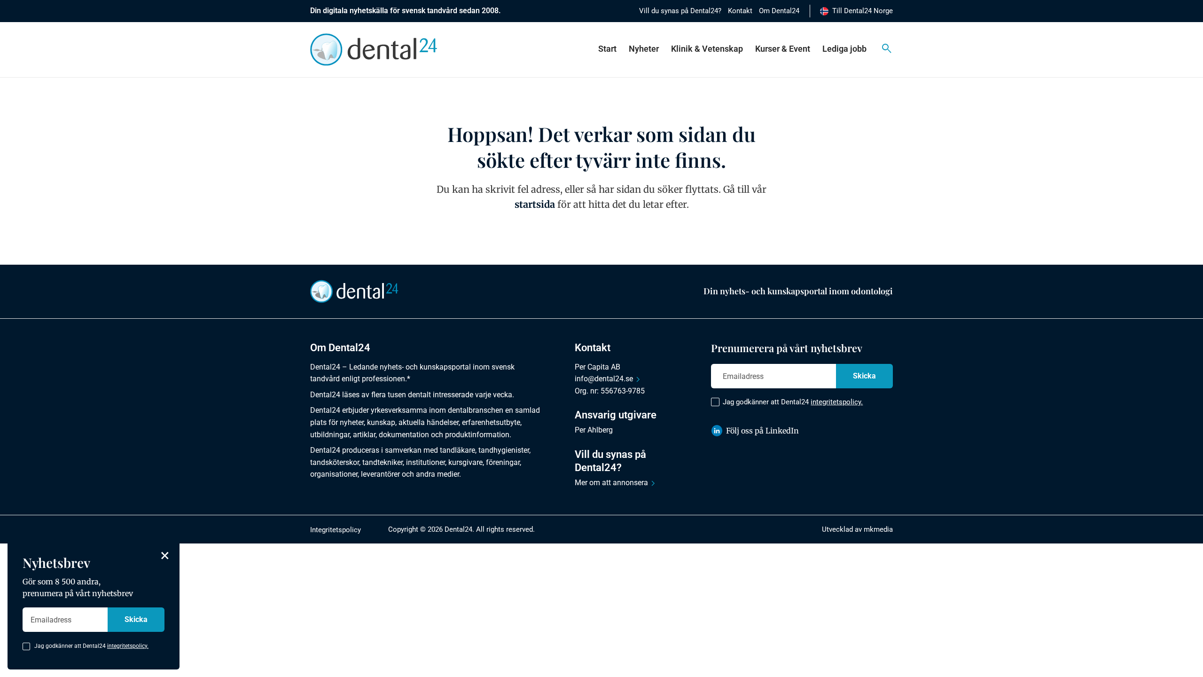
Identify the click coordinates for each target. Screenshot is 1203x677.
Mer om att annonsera (611, 482)
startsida (535, 204)
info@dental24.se (604, 378)
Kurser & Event (782, 49)
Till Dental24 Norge (862, 11)
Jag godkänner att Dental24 (793, 402)
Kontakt (740, 11)
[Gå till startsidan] (354, 291)
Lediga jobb (844, 49)
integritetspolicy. (837, 402)
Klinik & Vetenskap (707, 49)
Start (607, 49)
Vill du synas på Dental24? (680, 11)
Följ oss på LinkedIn (762, 430)
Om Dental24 (779, 11)
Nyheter (644, 49)
